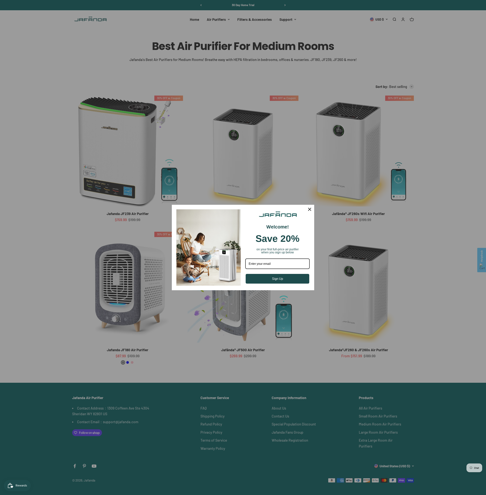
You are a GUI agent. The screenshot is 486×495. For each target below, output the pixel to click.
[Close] (309, 209)
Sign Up (277, 278)
